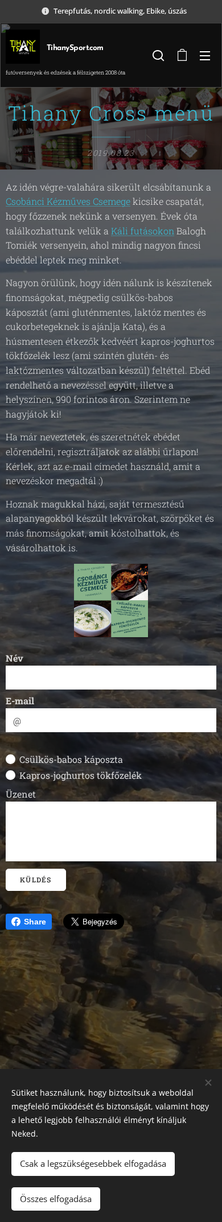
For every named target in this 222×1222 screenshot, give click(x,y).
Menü (205, 55)
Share (35, 921)
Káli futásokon (142, 231)
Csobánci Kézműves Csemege (68, 201)
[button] (158, 55)
